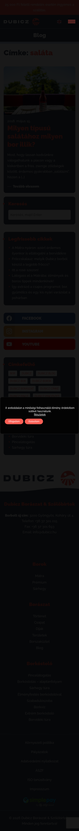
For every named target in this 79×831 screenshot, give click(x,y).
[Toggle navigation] (70, 22)
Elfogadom (14, 421)
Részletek (40, 414)
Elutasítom (33, 421)
